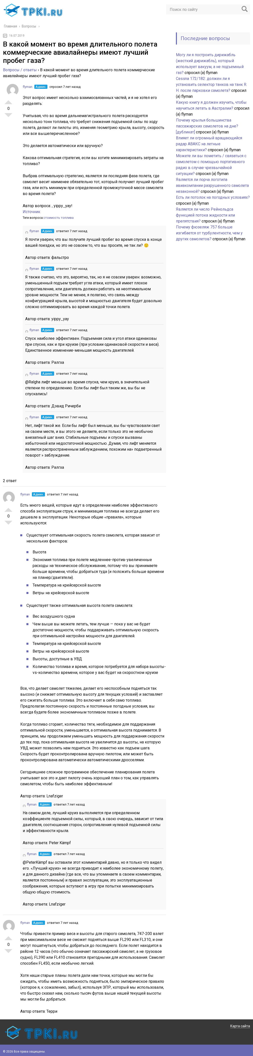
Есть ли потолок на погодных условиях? (213, 197)
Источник (31, 211)
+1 (8, 100)
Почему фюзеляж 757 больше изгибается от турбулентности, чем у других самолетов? (209, 233)
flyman (27, 87)
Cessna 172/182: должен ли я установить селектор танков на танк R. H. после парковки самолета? (211, 84)
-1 (8, 117)
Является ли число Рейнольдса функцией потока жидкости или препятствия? (205, 215)
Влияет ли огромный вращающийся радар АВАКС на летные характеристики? (209, 144)
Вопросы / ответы (20, 70)
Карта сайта (240, 1026)
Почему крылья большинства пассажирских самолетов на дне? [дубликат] (207, 126)
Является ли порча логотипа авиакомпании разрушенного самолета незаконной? (212, 185)
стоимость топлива (58, 218)
